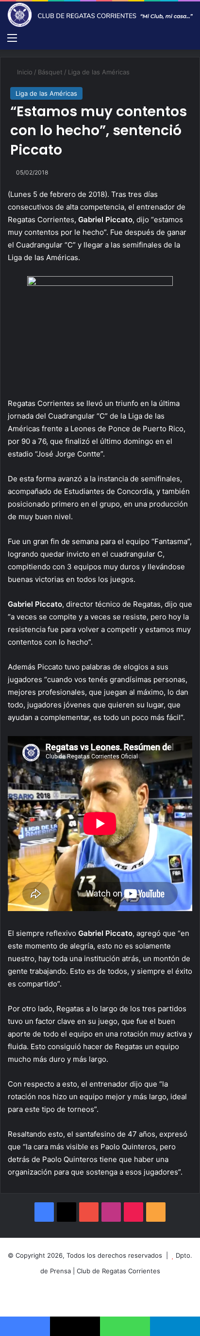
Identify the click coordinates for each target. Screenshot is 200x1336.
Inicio (24, 72)
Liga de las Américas (99, 72)
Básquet (50, 72)
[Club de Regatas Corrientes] (100, 14)
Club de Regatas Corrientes (118, 1271)
